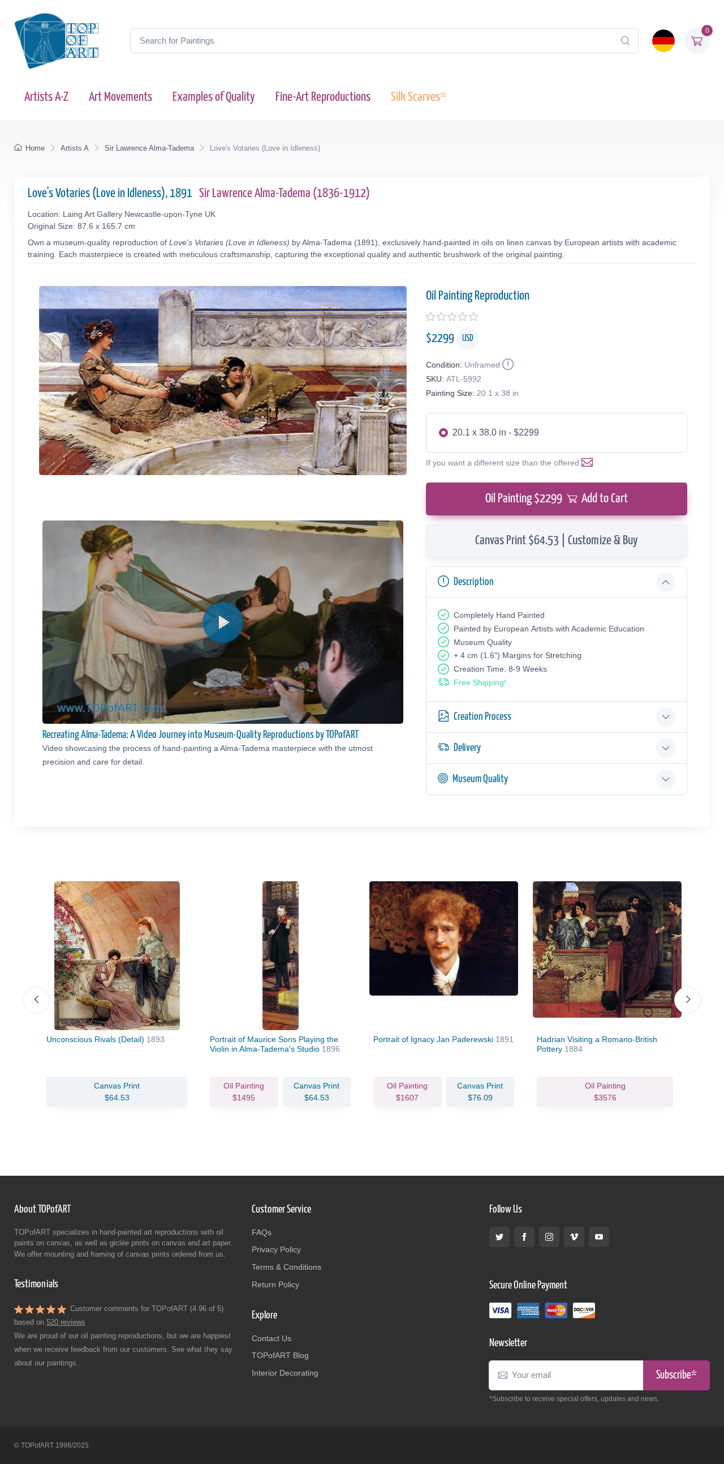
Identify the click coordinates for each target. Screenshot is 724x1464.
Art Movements (120, 97)
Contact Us (271, 1338)
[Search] (625, 41)
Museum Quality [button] (480, 779)
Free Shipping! (480, 682)
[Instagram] (549, 1237)
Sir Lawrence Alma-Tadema (149, 148)
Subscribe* (676, 1375)
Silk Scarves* (418, 97)
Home (35, 148)
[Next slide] (687, 1000)
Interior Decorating (285, 1372)
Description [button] (474, 582)
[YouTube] (599, 1237)
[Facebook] (524, 1237)
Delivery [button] (467, 747)
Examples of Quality (214, 97)
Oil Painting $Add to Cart (556, 498)
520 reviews (65, 1322)
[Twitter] (499, 1237)
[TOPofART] (56, 41)
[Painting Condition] (507, 364)
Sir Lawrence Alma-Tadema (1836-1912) (284, 193)
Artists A (75, 148)
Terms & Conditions (286, 1266)
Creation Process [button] (482, 716)
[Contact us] (589, 462)
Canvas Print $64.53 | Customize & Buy (556, 540)
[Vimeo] (574, 1237)
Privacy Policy (276, 1249)
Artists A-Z (46, 97)
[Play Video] (222, 622)
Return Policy (275, 1284)
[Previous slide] (36, 1000)
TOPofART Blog (280, 1355)
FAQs (262, 1232)
